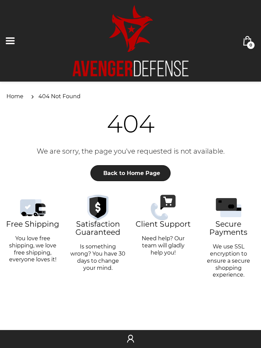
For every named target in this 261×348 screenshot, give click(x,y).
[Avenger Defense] (130, 40)
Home (14, 96)
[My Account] (130, 339)
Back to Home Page (131, 173)
